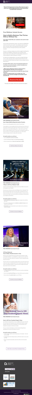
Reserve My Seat (16, 80)
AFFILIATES (7, 371)
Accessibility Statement (16, 393)
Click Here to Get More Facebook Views (16, 348)
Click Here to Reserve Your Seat (16, 145)
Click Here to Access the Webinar (16, 211)
